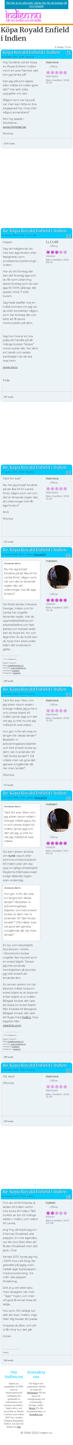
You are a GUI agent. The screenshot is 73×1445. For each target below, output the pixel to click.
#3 (68, 472)
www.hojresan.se (14, 127)
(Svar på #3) (40, 554)
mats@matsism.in (15, 665)
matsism (15, 670)
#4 (68, 554)
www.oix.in (10, 367)
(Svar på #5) (41, 797)
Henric (32, 1408)
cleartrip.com (12, 1025)
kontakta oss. (36, 1414)
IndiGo (26, 1017)
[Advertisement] (36, 188)
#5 (68, 694)
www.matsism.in (18, 668)
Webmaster (32, 1392)
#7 (68, 1070)
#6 (68, 798)
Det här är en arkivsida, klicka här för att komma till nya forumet (36, 4)
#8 (68, 1196)
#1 (68, 52)
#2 (68, 235)
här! (19, 1426)
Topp (69, 142)
